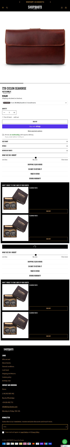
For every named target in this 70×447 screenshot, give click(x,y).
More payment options (35, 131)
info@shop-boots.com (9, 407)
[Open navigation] (4, 8)
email (4, 427)
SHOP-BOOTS (9, 440)
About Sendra (6, 363)
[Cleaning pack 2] (15, 228)
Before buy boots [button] (7, 150)
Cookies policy (6, 377)
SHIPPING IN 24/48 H (35, 2)
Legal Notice (24, 432)
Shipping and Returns (9, 374)
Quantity (4, 108)
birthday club (6, 381)
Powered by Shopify (19, 440)
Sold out (35, 121)
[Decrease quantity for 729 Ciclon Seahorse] (4, 113)
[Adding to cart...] (35, 247)
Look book (5, 370)
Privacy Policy (35, 432)
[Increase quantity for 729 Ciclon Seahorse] (14, 113)
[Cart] (66, 8)
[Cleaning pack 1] (15, 200)
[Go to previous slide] (20, 2)
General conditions (8, 366)
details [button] (4, 146)
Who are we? (6, 359)
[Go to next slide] (50, 2)
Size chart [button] (5, 141)
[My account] (62, 8)
